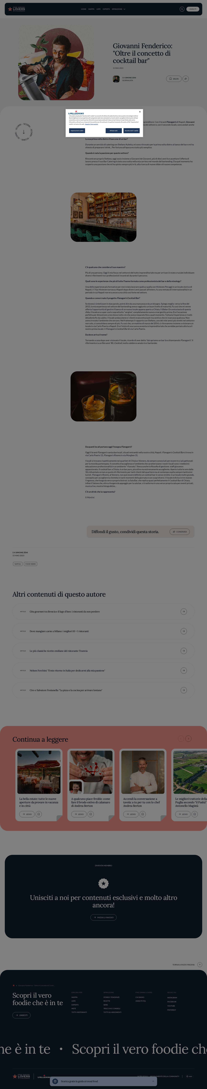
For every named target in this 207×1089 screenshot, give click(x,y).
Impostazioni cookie (77, 130)
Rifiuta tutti (113, 130)
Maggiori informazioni (91, 124)
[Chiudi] (140, 111)
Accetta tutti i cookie (131, 130)
